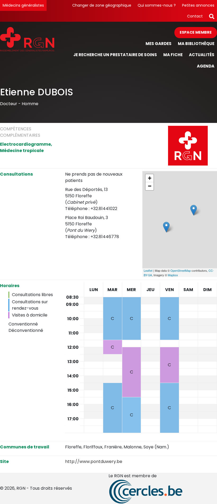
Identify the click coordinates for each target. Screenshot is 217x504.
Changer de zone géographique (101, 5)
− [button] (149, 186)
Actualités (201, 54)
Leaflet (148, 270)
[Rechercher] (211, 16)
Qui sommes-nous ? (157, 5)
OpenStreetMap (180, 270)
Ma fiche (173, 54)
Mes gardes (158, 43)
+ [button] (149, 178)
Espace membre (196, 32)
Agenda (205, 66)
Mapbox (173, 275)
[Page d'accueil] (27, 49)
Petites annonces (198, 5)
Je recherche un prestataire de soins (115, 54)
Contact (195, 16)
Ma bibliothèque (196, 43)
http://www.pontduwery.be (93, 461)
